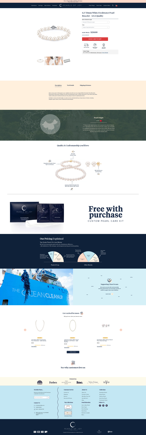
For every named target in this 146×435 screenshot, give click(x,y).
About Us (84, 392)
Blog (83, 400)
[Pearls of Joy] (70, 5)
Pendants (54, 5)
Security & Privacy (68, 398)
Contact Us (66, 392)
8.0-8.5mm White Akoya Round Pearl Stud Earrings (105, 325)
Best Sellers (47, 5)
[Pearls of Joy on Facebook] (100, 405)
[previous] (25, 330)
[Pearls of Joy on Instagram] (103, 405)
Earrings (41, 5)
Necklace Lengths (86, 412)
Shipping (66, 394)
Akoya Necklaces (68, 410)
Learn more (108, 294)
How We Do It (85, 398)
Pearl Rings (92, 5)
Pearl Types (84, 407)
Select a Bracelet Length (87, 19)
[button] (40, 345)
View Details (105, 52)
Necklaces (34, 5)
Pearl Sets (99, 5)
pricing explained (85, 35)
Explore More (107, 5)
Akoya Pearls (102, 394)
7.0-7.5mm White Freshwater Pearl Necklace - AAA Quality (40, 325)
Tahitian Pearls (102, 396)
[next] (121, 330)
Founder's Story (85, 394)
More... (83, 414)
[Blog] (107, 405)
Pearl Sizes (84, 411)
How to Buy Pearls (86, 405)
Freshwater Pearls (103, 400)
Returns (65, 396)
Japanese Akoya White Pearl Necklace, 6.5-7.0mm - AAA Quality (73, 325)
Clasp (83, 24)
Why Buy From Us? (86, 396)
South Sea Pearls (103, 398)
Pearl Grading (85, 409)
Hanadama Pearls (103, 392)
